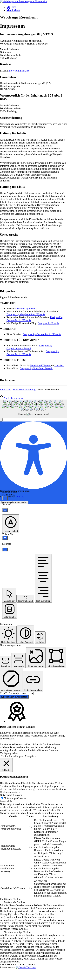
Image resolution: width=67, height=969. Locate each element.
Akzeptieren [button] (31, 756)
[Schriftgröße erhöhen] (5, 498)
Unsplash (59, 365)
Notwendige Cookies (15, 798)
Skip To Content (9, 693)
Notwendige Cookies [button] (11, 795)
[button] (1, 420)
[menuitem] (37, 7)
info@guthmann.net (18, 70)
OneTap (20, 496)
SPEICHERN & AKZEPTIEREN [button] (18, 964)
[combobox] (33, 409)
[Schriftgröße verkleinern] (5, 510)
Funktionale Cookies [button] (10, 899)
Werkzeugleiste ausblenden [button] (14, 502)
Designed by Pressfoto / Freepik (36, 368)
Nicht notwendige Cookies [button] (13, 928)
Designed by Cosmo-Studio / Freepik (42, 334)
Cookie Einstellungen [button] (48, 389)
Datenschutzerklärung (24, 389)
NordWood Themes (40, 365)
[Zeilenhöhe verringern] (5, 549)
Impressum (5, 389)
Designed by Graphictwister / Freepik (26, 314)
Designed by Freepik (26, 308)
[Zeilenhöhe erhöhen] (5, 538)
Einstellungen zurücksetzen (14, 697)
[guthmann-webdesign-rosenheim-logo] (23, 1)
